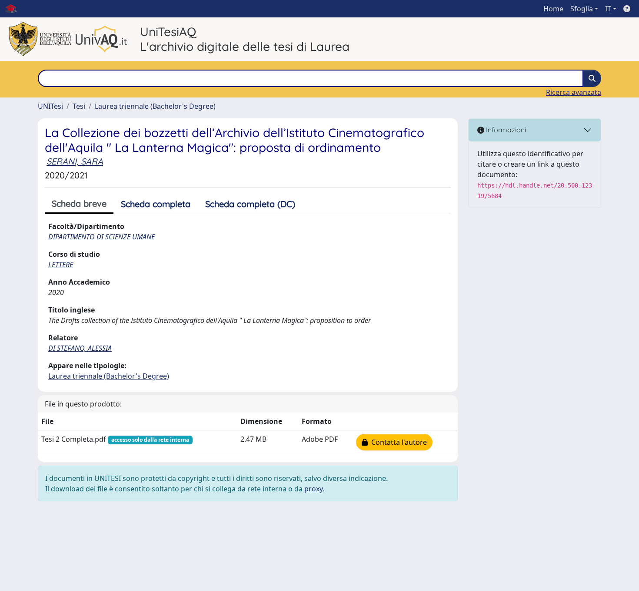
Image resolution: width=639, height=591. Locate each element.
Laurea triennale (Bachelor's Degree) (155, 106)
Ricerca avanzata (573, 92)
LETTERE (60, 264)
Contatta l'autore (397, 442)
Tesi (79, 106)
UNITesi (50, 106)
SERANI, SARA (75, 161)
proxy (313, 489)
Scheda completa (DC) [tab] (250, 203)
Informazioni (505, 129)
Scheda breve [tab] (79, 203)
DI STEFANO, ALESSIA (80, 348)
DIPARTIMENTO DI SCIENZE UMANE (101, 237)
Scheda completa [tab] (155, 203)
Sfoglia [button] (581, 8)
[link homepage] (14, 9)
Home (553, 8)
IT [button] (608, 8)
